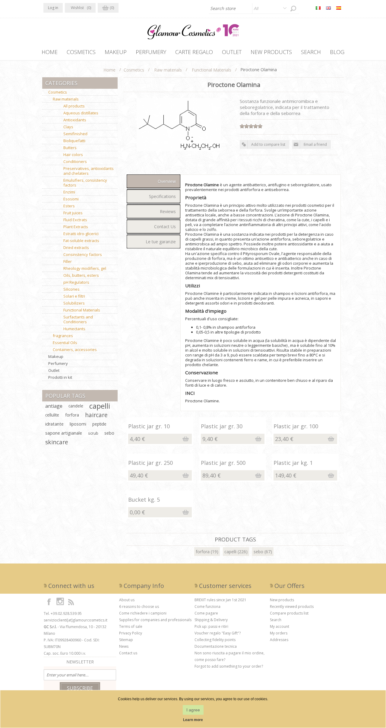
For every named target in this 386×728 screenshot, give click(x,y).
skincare (56, 442)
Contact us (128, 653)
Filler (67, 261)
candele (75, 406)
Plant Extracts (75, 226)
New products (282, 599)
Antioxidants (74, 120)
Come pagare (206, 613)
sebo (258, 551)
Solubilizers (74, 303)
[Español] (338, 8)
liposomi (78, 424)
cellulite (52, 415)
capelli (230, 551)
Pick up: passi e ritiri (211, 626)
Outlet (53, 370)
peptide (99, 424)
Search (275, 619)
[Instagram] (60, 601)
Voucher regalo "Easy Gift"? (218, 633)
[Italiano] (318, 8)
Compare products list (289, 613)
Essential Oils (65, 342)
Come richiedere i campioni (142, 613)
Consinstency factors (82, 254)
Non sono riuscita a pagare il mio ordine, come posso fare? (229, 656)
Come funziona (207, 606)
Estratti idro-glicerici (81, 233)
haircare (96, 415)
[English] (328, 8)
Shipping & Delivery (211, 619)
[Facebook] (49, 601)
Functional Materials (81, 310)
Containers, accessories (75, 349)
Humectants (74, 328)
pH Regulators (76, 282)
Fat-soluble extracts (81, 240)
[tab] (153, 181)
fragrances (63, 335)
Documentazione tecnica (216, 646)
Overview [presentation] (167, 181)
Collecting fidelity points (215, 639)
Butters (70, 147)
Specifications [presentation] (162, 196)
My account (279, 626)
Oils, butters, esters (81, 275)
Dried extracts (76, 247)
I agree (193, 709)
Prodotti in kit (60, 377)
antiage (53, 406)
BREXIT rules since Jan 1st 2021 (220, 599)
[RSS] (71, 601)
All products (74, 106)
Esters (69, 206)
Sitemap (126, 639)
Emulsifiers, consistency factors (85, 182)
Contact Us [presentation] (165, 226)
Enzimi (69, 192)
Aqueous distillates (80, 113)
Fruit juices (73, 213)
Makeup (55, 356)
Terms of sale (130, 626)
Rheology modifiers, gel (84, 268)
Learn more (193, 720)
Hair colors (73, 154)
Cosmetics (57, 92)
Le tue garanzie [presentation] (161, 241)
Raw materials (66, 99)
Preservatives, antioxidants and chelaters (88, 171)
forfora (203, 551)
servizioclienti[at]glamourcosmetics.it (75, 620)
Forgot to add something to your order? (229, 666)
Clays (68, 126)
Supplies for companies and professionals (155, 619)
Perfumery (58, 363)
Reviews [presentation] (168, 211)
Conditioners (75, 161)
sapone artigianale (63, 433)
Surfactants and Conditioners (78, 319)
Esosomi (71, 199)
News (123, 646)
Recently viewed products (292, 606)
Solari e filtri (74, 296)
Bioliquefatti (74, 140)
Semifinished (75, 133)
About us (126, 599)
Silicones (71, 289)
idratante (54, 424)
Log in (53, 7)
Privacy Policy (130, 633)
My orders (278, 633)
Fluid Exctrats (75, 219)
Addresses (279, 639)
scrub (93, 433)
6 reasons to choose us (139, 606)
